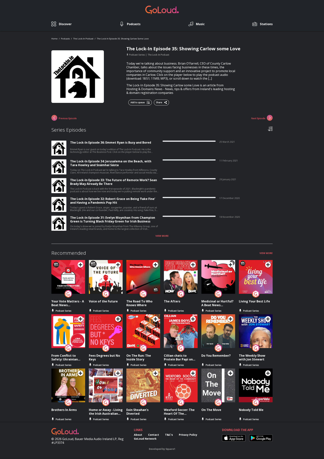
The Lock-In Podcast (83, 38)
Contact (153, 434)
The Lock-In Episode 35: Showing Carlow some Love (123, 38)
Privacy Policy (188, 434)
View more (162, 236)
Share (159, 101)
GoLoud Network (145, 438)
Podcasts (65, 38)
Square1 (170, 449)
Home (54, 38)
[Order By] (270, 129)
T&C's (169, 434)
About (138, 434)
